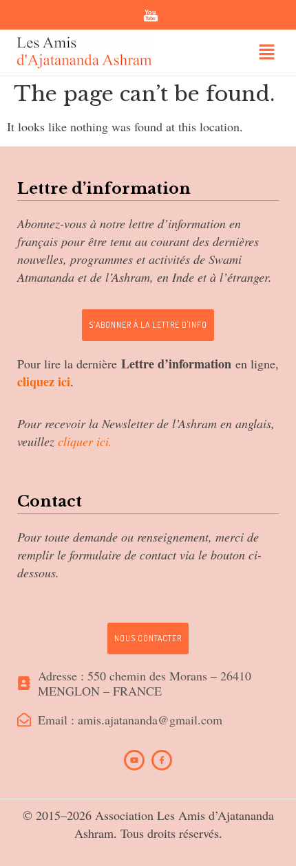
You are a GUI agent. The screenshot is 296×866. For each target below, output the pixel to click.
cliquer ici (83, 441)
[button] (266, 52)
